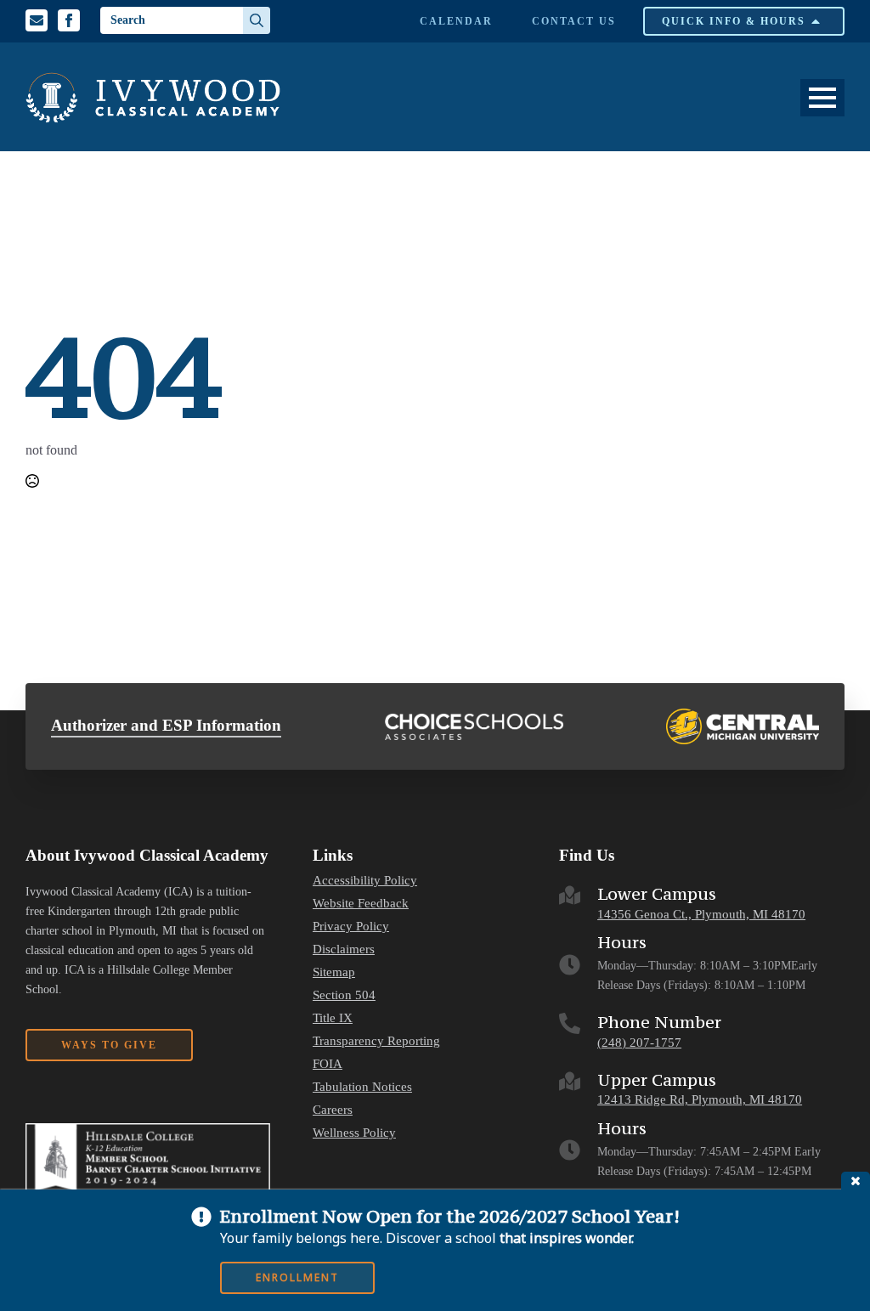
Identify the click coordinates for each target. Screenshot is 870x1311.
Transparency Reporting (376, 1041)
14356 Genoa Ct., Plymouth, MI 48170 (701, 914)
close (855, 1181)
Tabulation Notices (362, 1087)
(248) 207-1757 (639, 1042)
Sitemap (334, 972)
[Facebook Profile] (69, 20)
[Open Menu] (822, 97)
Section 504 (344, 995)
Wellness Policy (354, 1133)
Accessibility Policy (365, 880)
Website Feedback (361, 903)
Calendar (456, 21)
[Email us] (36, 20)
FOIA (327, 1064)
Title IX (333, 1018)
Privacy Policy (351, 926)
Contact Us (574, 21)
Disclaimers (344, 949)
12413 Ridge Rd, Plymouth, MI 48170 (699, 1099)
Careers (333, 1110)
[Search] (256, 20)
